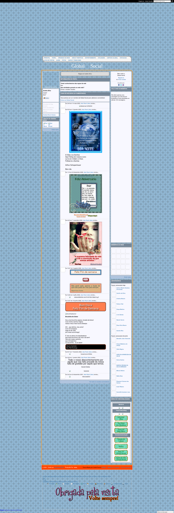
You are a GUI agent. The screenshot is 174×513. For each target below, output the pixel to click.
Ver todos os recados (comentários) (99, 382)
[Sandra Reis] (113, 334)
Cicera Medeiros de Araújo (122, 344)
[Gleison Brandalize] (118, 266)
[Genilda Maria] (118, 272)
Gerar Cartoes (66, 476)
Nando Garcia (120, 320)
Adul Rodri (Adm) (86, 103)
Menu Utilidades (50, 481)
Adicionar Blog (58, 476)
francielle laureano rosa (123, 392)
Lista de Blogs (102, 476)
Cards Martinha (59, 481)
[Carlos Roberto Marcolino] (123, 256)
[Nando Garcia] (113, 323)
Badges (104, 467)
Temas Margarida (68, 481)
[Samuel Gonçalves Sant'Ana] (50, 125)
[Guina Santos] (113, 363)
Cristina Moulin (121, 298)
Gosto (47, 98)
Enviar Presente (74, 476)
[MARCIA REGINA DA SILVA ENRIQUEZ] (113, 368)
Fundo (44, 480)
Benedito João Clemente (123, 338)
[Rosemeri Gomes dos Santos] (113, 384)
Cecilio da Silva (121, 293)
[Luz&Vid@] (113, 266)
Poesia (76, 481)
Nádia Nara (120, 376)
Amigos (91, 483)
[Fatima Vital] (113, 307)
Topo (44, 478)
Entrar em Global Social (67, 100)
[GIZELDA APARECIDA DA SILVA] (113, 357)
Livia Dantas (120, 314)
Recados (67, 483)
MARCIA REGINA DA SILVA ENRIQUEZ (122, 366)
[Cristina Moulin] (113, 301)
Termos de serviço (126, 467)
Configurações (118, 483)
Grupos (108, 483)
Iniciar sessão (122, 79)
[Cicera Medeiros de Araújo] (113, 347)
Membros (99, 483)
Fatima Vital (120, 304)
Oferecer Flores (84, 476)
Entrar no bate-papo (162, 512)
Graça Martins (120, 309)
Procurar (172, 1)
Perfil (59, 483)
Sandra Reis (120, 330)
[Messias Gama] (113, 256)
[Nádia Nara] (113, 379)
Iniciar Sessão (149, 1)
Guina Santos (120, 360)
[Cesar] (123, 251)
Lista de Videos (93, 476)
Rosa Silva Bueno (122, 325)
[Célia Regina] (113, 352)
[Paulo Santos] (113, 251)
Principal (51, 483)
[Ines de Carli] (127, 261)
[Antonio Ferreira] (118, 251)
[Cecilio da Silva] (113, 296)
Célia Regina (120, 349)
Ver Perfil (108, 476)
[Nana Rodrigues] (127, 272)
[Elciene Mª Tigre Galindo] (123, 266)
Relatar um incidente (113, 467)
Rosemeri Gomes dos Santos (123, 382)
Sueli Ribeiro (120, 386)
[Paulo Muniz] (46, 125)
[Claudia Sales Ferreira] (113, 261)
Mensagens (76, 483)
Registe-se (141, 1)
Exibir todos (55, 129)
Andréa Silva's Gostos (49, 115)
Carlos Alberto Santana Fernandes (123, 288)
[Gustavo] (127, 256)
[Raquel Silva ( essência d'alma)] (127, 251)
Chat (84, 483)
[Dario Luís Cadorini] (113, 272)
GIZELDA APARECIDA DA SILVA (124, 355)
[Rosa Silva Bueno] (113, 328)
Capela (44, 481)
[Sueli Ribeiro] (113, 390)
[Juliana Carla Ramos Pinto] (118, 261)
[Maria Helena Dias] (123, 261)
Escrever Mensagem (48, 476)
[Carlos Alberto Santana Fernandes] (113, 291)
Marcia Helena (120, 370)
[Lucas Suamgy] (123, 272)
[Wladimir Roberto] (118, 256)
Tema (126, 483)
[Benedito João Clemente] (113, 341)
